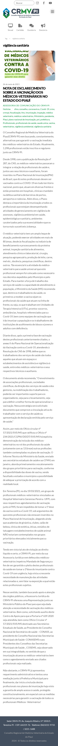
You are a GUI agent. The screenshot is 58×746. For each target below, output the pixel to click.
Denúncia (43, 30)
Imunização (31, 112)
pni (38, 119)
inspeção (41, 112)
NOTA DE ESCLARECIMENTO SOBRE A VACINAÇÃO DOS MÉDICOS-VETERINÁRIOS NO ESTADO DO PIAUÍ (25, 94)
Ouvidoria (31, 30)
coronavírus (34, 109)
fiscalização (15, 112)
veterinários (8, 126)
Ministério (39, 116)
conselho (23, 109)
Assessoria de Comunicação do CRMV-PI (26, 105)
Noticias (7, 109)
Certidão (20, 30)
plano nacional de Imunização (22, 119)
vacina (52, 123)
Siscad (10, 30)
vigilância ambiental (24, 126)
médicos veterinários (23, 116)
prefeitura (45, 119)
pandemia (49, 116)
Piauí (5, 119)
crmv (52, 109)
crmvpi (6, 112)
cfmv (16, 109)
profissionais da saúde (26, 123)
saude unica (42, 123)
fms (23, 112)
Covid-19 (44, 109)
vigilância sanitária (42, 126)
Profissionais (9, 123)
